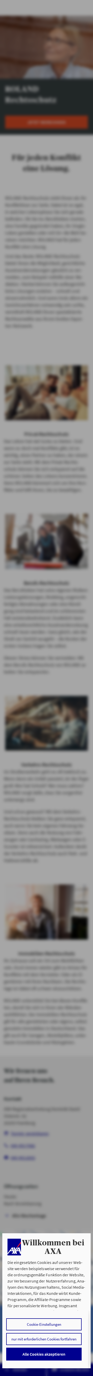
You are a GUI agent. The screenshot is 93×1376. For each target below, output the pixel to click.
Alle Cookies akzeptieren (43, 1354)
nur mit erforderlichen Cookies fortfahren (43, 1339)
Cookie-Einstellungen (44, 1324)
